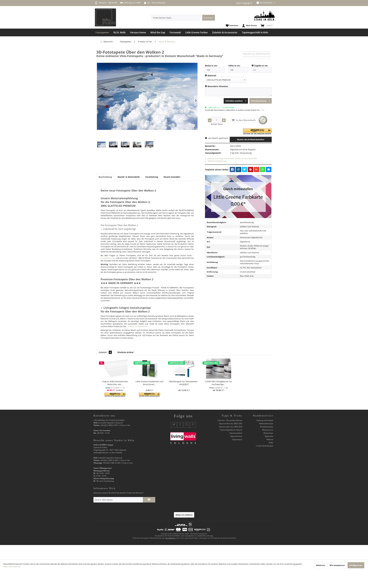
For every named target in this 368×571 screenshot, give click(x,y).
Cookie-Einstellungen (264, 446)
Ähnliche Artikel (125, 352)
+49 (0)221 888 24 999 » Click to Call (115, 460)
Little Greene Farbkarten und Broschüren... (149, 383)
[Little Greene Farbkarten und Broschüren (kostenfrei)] (149, 369)
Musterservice (267, 430)
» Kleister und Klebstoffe (137, 326)
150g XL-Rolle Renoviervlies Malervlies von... (115, 383)
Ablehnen (320, 565)
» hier (262, 110)
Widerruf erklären (184, 515)
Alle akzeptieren (337, 565)
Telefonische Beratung (216, 161)
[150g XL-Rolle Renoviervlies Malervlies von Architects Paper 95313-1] (115, 369)
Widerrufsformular (266, 423)
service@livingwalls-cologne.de (110, 423)
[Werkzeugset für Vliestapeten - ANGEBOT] (184, 369)
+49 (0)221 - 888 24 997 (107, 2)
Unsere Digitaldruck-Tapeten (231, 430)
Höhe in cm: (234, 65)
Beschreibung (105, 177)
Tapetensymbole (235, 433)
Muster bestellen (172, 177)
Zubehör (105, 352)
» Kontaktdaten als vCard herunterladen (108, 420)
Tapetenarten (237, 439)
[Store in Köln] (264, 15)
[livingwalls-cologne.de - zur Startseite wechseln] (105, 17)
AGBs (271, 443)
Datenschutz (268, 433)
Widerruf (269, 439)
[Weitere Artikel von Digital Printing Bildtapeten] (256, 55)
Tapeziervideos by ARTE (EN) (230, 427)
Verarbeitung (151, 177)
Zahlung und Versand (264, 420)
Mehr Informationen (12, 566)
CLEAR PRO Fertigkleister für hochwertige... (218, 383)
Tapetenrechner (236, 436)
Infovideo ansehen (234, 101)
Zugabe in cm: (261, 65)
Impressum (269, 436)
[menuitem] (183, 18)
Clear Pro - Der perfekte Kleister (230, 420)
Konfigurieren (356, 565)
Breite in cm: (211, 65)
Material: (212, 75)
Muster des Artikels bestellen (250, 139)
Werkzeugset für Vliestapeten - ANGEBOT (184, 383)
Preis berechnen (259, 101)
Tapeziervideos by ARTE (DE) (230, 423)
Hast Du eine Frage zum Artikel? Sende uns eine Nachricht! (232, 158)
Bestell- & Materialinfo (129, 177)
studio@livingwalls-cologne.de (110, 458)
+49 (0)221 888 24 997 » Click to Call (115, 425)
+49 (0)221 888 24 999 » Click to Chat (117, 463)
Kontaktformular (266, 427)
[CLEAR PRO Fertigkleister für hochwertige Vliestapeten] (218, 369)
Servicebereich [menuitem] (266, 2)
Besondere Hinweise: (218, 86)
